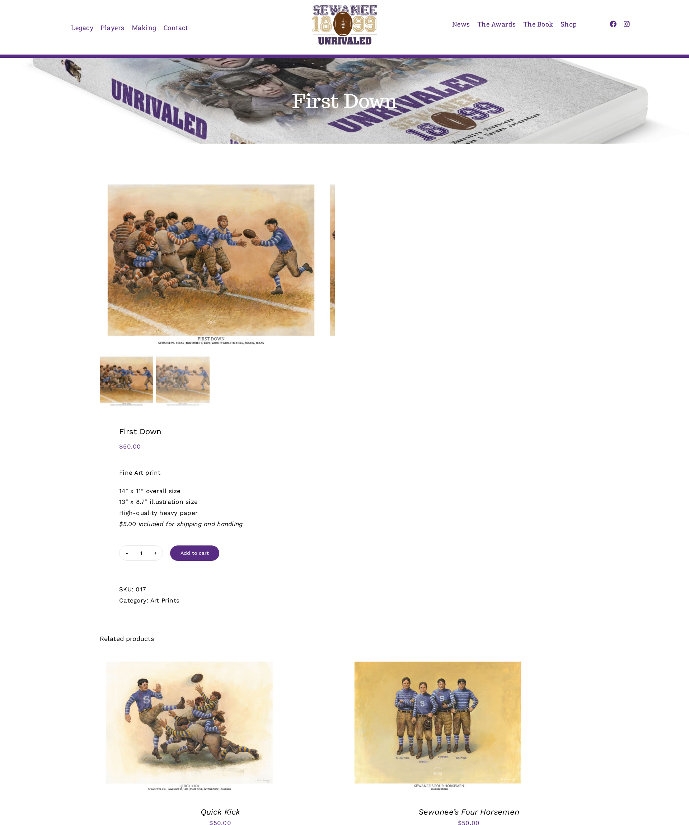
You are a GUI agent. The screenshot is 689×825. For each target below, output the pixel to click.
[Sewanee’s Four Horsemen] (438, 660)
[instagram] (627, 23)
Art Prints (165, 600)
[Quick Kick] (189, 660)
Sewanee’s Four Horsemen (468, 811)
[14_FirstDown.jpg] (211, 264)
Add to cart (195, 553)
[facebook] (613, 23)
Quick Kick (220, 811)
